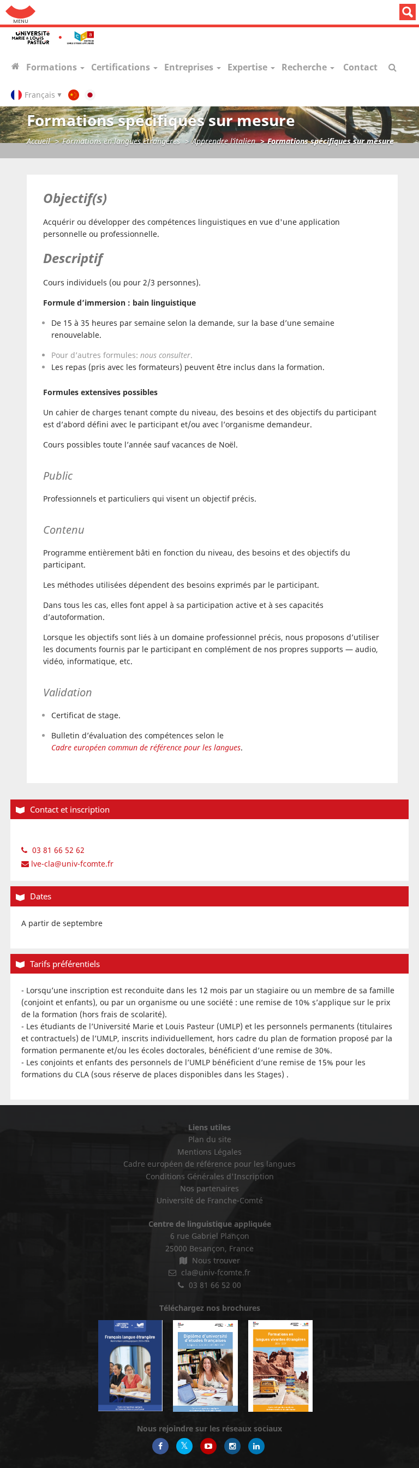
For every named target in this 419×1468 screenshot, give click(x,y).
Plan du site (209, 1139)
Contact (360, 67)
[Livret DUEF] (205, 1366)
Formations (52, 67)
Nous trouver (215, 1260)
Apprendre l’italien (223, 141)
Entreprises (190, 67)
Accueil (38, 141)
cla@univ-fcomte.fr (214, 1272)
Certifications (121, 67)
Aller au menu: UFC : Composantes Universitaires (20, 12)
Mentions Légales (209, 1152)
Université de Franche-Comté (210, 1200)
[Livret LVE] (280, 1366)
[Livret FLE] (130, 1365)
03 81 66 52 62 (57, 850)
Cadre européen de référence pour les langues (209, 1164)
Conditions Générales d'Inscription (210, 1176)
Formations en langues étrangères (121, 141)
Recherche (305, 67)
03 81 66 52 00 (214, 1285)
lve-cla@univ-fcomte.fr (71, 863)
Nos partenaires (209, 1188)
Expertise (249, 67)
